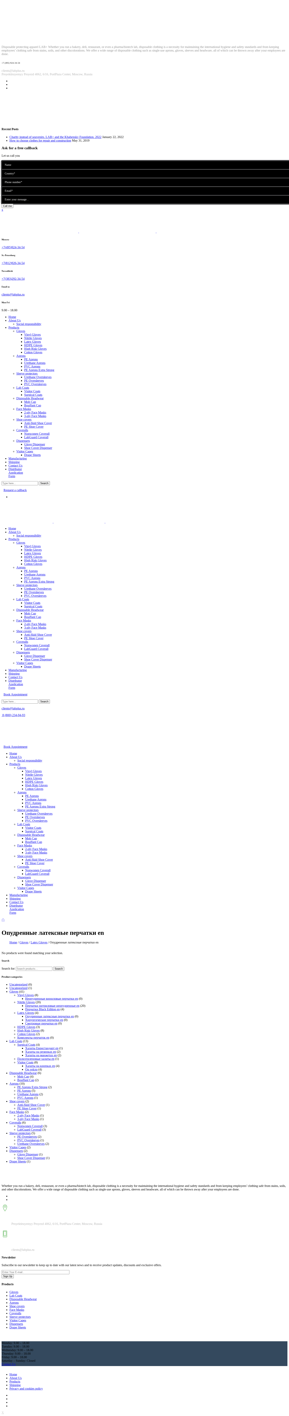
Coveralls (15, 1122)
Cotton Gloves (26, 1034)
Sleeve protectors (20, 1133)
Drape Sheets (17, 1161)
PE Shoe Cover (27, 1108)
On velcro (31, 1069)
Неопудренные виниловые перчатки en (51, 998)
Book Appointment (15, 694)
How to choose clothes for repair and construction (40, 140)
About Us (15, 1378)
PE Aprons (24, 1090)
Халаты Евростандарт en (41, 1048)
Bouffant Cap (25, 1080)
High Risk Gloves (28, 1030)
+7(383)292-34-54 (13, 278)
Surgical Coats (26, 1044)
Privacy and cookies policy (26, 1388)
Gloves (23, 942)
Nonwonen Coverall (30, 1126)
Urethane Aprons (28, 1094)
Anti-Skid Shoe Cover (31, 1104)
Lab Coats (15, 1041)
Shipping (15, 1385)
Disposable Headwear (23, 1073)
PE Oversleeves (27, 1136)
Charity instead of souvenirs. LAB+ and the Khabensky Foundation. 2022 (55, 137)
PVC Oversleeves (28, 1140)
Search (59, 968)
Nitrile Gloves (26, 1002)
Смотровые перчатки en (41, 1023)
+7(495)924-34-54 (13, 247)
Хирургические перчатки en (44, 1020)
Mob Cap (23, 1076)
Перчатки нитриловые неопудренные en (52, 1005)
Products (14, 1381)
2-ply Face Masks (28, 1115)
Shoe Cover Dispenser (31, 1158)
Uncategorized (18, 984)
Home (13, 942)
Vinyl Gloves (25, 995)
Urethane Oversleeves (31, 1143)
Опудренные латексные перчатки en (49, 1016)
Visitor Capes (17, 1147)
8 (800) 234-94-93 (13, 715)
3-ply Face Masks (28, 1119)
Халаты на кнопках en (40, 1066)
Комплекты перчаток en (33, 1037)
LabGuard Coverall (29, 1129)
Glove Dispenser (27, 1154)
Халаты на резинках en (40, 1051)
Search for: (8, 968)
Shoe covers (17, 1101)
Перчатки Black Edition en (42, 1009)
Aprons (14, 1083)
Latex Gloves (39, 942)
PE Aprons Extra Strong (32, 1087)
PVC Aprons (25, 1097)
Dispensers (16, 1151)
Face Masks (16, 1112)
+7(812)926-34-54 (13, 263)
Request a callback (15, 490)
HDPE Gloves (26, 1027)
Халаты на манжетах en (41, 1055)
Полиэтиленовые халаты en (35, 1058)
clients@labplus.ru (13, 294)
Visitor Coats (25, 1062)
